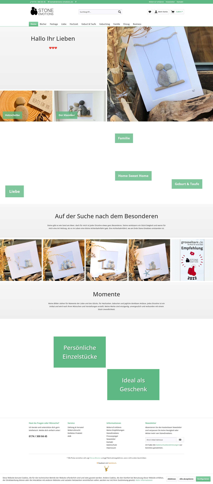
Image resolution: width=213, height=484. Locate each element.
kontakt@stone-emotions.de (61, 2)
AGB (69, 436)
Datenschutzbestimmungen (167, 445)
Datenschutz (111, 445)
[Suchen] (119, 11)
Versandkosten (95, 458)
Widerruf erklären (156, 2)
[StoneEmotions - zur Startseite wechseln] (42, 12)
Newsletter (170, 2)
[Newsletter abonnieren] (180, 439)
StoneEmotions (112, 433)
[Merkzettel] (149, 11)
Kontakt (180, 2)
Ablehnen (172, 479)
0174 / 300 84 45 (38, 2)
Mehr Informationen (144, 480)
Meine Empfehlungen (115, 430)
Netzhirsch (112, 463)
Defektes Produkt (75, 433)
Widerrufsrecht (74, 430)
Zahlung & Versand (76, 427)
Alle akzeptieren (186, 479)
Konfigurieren (203, 479)
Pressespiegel (112, 436)
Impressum (111, 448)
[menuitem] (156, 2)
